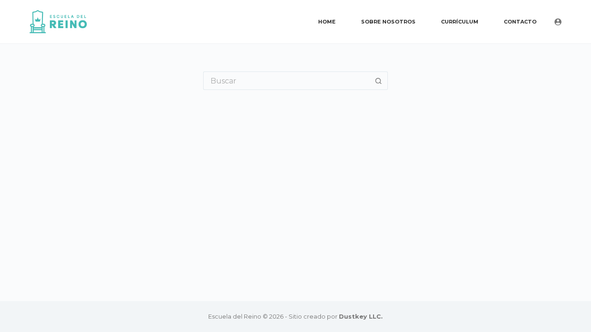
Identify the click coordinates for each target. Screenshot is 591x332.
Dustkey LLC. (361, 316)
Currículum (459, 21)
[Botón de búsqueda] (378, 80)
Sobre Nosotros (388, 21)
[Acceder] (558, 21)
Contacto (520, 21)
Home (327, 21)
